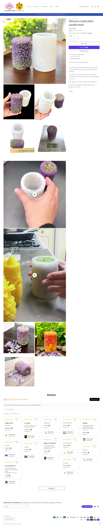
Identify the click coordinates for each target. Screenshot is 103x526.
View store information (75, 58)
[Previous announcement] (4, 14)
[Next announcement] (99, 14)
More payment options (84, 50)
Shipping (70, 30)
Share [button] (71, 91)
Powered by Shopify (17, 523)
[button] (36, 6)
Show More (14, 472)
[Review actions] (20, 419)
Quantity (70, 35)
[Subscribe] (27, 506)
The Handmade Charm (10, 523)
